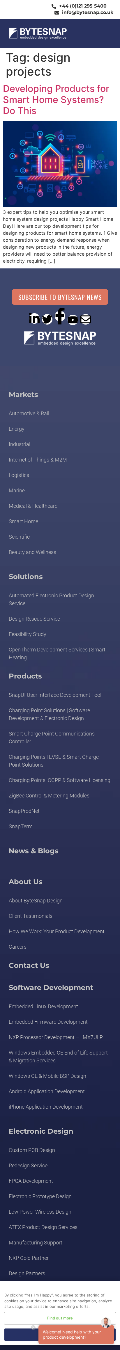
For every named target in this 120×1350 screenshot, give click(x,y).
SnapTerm (21, 826)
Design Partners (27, 1273)
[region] (60, 1313)
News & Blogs (34, 851)
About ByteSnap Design (36, 900)
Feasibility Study (27, 634)
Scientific (19, 537)
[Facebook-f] (60, 316)
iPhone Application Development (46, 1107)
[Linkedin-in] (34, 318)
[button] (104, 33)
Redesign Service (28, 1165)
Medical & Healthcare (33, 506)
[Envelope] (85, 319)
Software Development (51, 987)
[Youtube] (73, 320)
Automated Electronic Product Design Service (51, 599)
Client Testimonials (30, 916)
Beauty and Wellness (32, 552)
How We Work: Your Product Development (57, 931)
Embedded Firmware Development (48, 1022)
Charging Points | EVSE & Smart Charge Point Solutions (54, 761)
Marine (17, 490)
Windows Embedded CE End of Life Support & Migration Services (58, 1057)
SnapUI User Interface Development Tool (55, 695)
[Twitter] (47, 319)
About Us (26, 881)
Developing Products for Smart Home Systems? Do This (56, 100)
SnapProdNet (24, 811)
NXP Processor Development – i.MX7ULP (56, 1037)
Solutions (26, 576)
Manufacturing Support (35, 1242)
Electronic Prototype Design (40, 1196)
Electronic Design (41, 1131)
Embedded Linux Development (43, 1006)
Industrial (19, 444)
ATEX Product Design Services (43, 1227)
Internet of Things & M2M (38, 460)
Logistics (19, 475)
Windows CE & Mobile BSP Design (47, 1076)
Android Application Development (47, 1091)
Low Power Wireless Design (40, 1212)
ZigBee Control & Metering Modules (49, 795)
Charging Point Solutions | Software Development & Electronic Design (49, 714)
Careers (18, 947)
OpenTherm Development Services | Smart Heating (57, 653)
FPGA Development (31, 1181)
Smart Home (23, 521)
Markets (23, 394)
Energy (16, 429)
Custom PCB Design (32, 1150)
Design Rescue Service (34, 619)
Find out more (60, 1318)
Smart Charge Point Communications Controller (52, 738)
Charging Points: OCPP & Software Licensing (59, 780)
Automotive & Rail (29, 413)
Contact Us (29, 965)
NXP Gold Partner (29, 1258)
